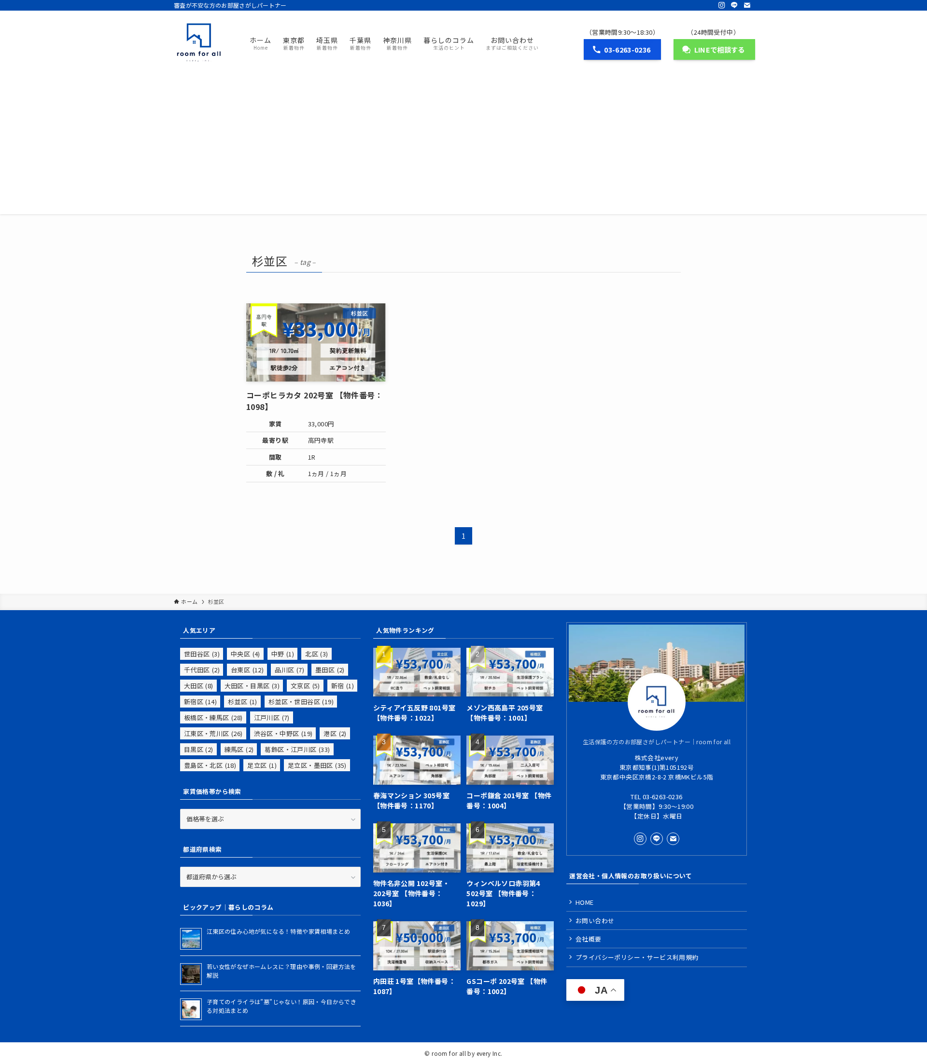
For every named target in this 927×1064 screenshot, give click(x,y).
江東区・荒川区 (213, 733)
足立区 (262, 765)
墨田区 (330, 669)
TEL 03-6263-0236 (656, 796)
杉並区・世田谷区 (301, 701)
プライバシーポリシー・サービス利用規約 (637, 957)
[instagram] (722, 5)
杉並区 (242, 701)
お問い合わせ (595, 920)
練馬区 (239, 749)
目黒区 (198, 749)
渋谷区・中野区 (283, 733)
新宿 (342, 685)
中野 (282, 653)
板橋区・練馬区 (213, 717)
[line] (734, 5)
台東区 (247, 669)
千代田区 (202, 669)
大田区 (198, 685)
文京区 (305, 685)
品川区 (289, 669)
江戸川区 (272, 717)
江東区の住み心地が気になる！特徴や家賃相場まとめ (279, 931)
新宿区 (200, 701)
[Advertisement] (463, 146)
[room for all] (199, 42)
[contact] (747, 5)
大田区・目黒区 (252, 685)
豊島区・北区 (210, 765)
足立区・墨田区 (317, 765)
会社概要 (589, 938)
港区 (334, 733)
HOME (585, 902)
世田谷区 (202, 653)
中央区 (245, 653)
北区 (316, 653)
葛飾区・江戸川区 (297, 749)
